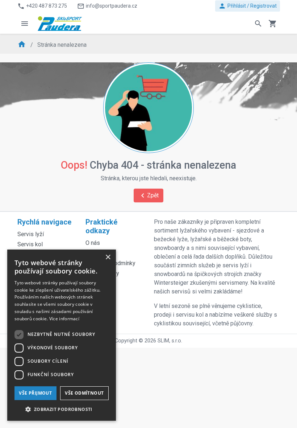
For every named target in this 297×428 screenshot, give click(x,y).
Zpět (148, 195)
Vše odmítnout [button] (84, 393)
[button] (61, 409)
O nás (92, 242)
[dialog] (61, 335)
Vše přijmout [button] (35, 393)
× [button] (107, 257)
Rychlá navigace (44, 222)
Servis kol (30, 244)
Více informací (64, 319)
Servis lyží (30, 234)
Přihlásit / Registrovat (247, 6)
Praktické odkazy (101, 226)
